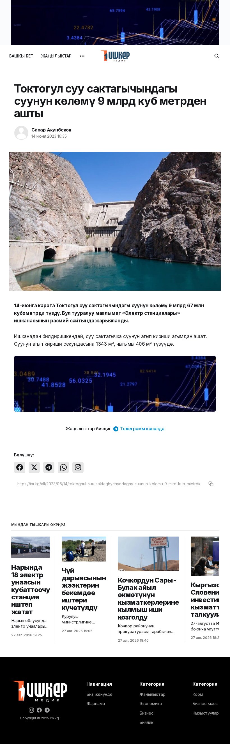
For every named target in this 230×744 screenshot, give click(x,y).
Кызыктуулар (205, 713)
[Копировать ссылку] (211, 484)
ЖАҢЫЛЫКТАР (56, 56)
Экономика (150, 703)
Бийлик (146, 722)
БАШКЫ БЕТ (21, 56)
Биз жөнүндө (99, 694)
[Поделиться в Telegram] (48, 467)
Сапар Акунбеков (51, 130)
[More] (82, 56)
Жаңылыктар (152, 694)
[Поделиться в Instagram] (78, 467)
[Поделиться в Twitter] (34, 467)
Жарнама (95, 703)
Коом (197, 694)
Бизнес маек (205, 703)
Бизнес (146, 713)
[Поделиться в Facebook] (19, 467)
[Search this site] (216, 56)
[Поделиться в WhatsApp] (63, 467)
